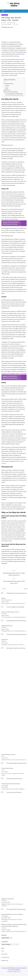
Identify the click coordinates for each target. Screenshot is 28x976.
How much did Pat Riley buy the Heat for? (14, 95)
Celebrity (4, 14)
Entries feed (4, 954)
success (3, 463)
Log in (2, 951)
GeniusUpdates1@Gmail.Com (14, 971)
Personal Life (7, 90)
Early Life (7, 85)
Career (6, 86)
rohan (4, 22)
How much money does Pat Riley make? (14, 93)
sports (3, 170)
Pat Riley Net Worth (8, 83)
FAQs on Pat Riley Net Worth (11, 91)
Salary (6, 88)
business (22, 54)
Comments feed (5, 957)
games (3, 202)
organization (7, 281)
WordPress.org (4, 960)
